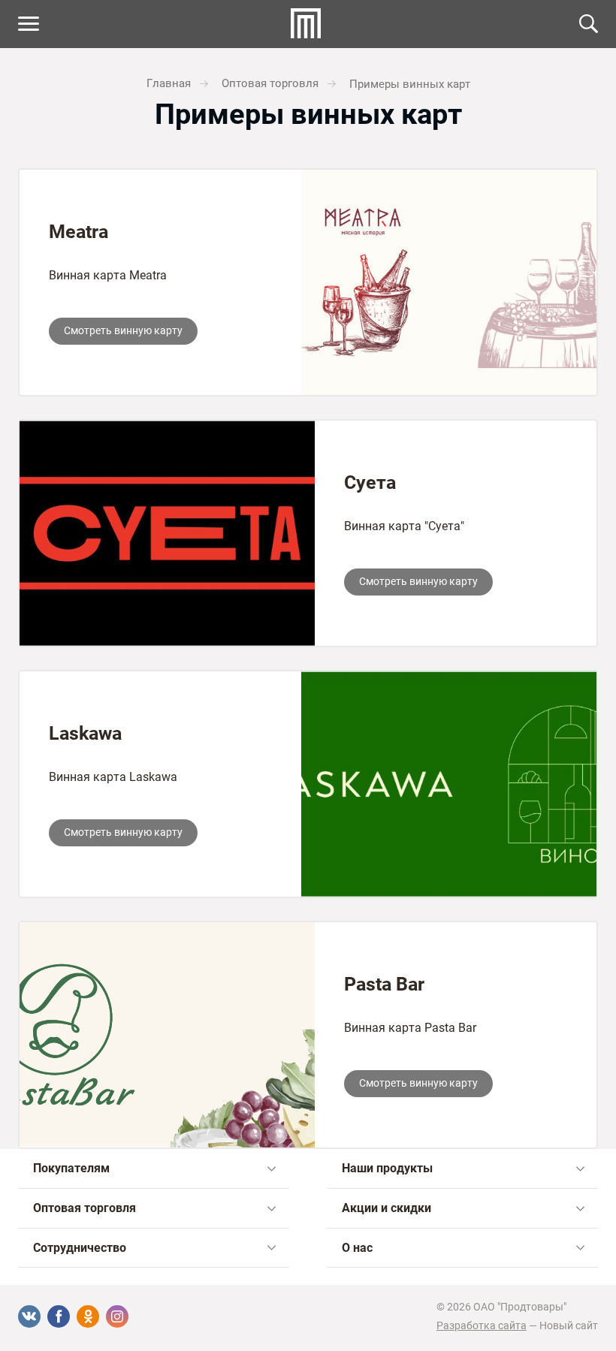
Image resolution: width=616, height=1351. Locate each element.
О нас (357, 1248)
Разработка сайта (481, 1325)
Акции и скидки (386, 1208)
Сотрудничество (79, 1248)
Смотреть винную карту (123, 330)
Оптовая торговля (84, 1208)
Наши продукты (387, 1168)
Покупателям (71, 1168)
